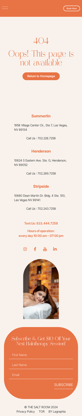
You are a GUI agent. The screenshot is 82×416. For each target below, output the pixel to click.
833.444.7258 (47, 223)
